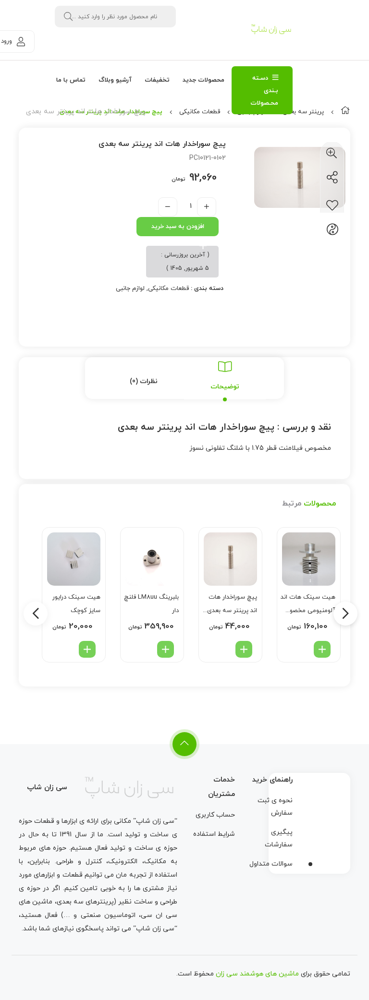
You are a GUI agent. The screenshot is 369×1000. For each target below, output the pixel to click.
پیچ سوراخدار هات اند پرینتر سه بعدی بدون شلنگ (232, 605)
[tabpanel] (309, 821)
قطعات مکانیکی (199, 112)
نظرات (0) (144, 381)
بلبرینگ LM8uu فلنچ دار (151, 604)
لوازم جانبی (130, 288)
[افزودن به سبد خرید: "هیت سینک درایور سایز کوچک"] (87, 649)
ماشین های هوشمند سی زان (257, 973)
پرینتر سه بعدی (303, 112)
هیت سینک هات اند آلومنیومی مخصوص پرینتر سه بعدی (308, 605)
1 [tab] (310, 864)
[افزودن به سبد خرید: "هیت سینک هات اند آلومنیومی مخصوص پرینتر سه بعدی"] (322, 649)
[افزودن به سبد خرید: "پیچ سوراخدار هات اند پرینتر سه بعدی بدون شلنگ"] (243, 649)
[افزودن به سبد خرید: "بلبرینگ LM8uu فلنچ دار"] (165, 649)
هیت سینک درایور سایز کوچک (76, 604)
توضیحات (224, 386)
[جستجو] (68, 16)
